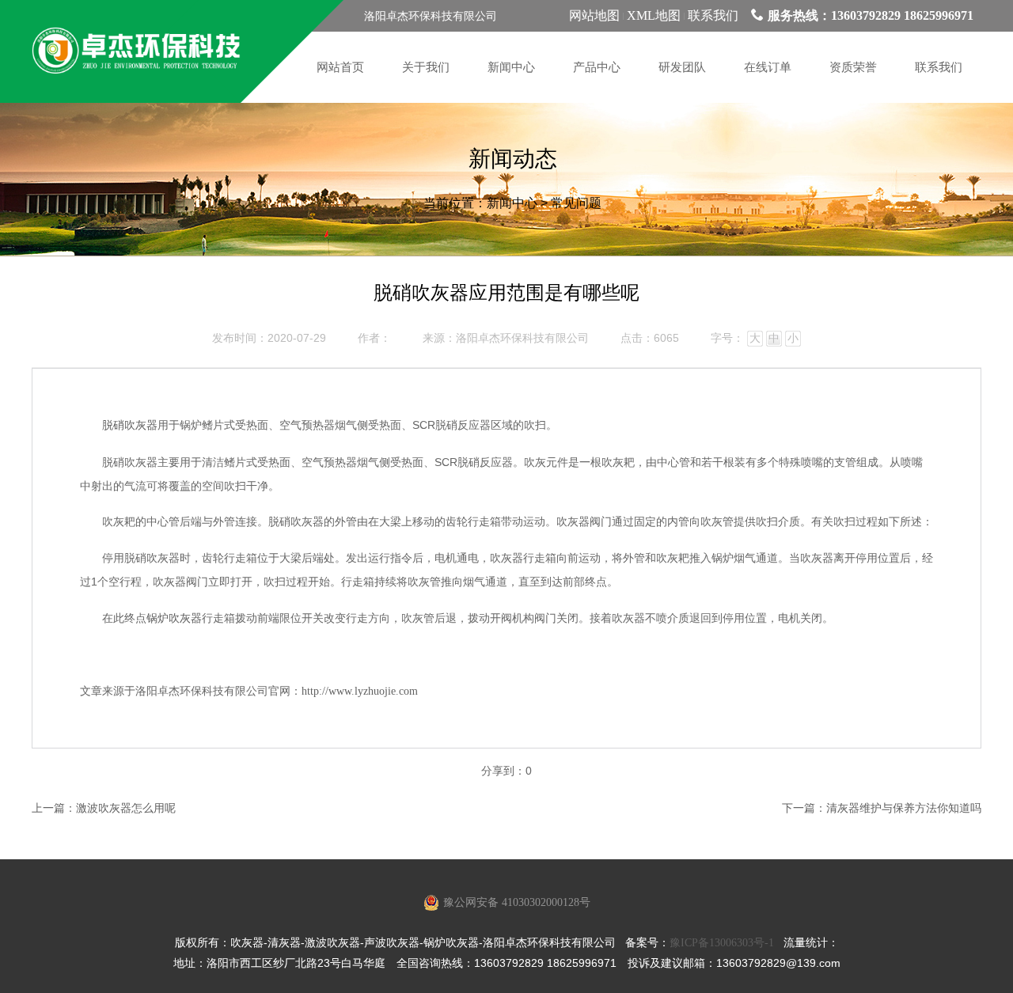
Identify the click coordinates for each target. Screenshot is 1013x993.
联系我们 (713, 15)
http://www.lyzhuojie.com (360, 691)
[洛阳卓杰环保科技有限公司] (136, 51)
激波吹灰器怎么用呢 (126, 808)
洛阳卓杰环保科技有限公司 (522, 338)
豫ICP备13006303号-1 (722, 943)
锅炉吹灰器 (174, 618)
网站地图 (594, 15)
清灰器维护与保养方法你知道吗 (903, 808)
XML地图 (654, 15)
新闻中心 (512, 203)
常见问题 (576, 203)
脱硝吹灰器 (129, 425)
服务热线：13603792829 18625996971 (870, 15)
